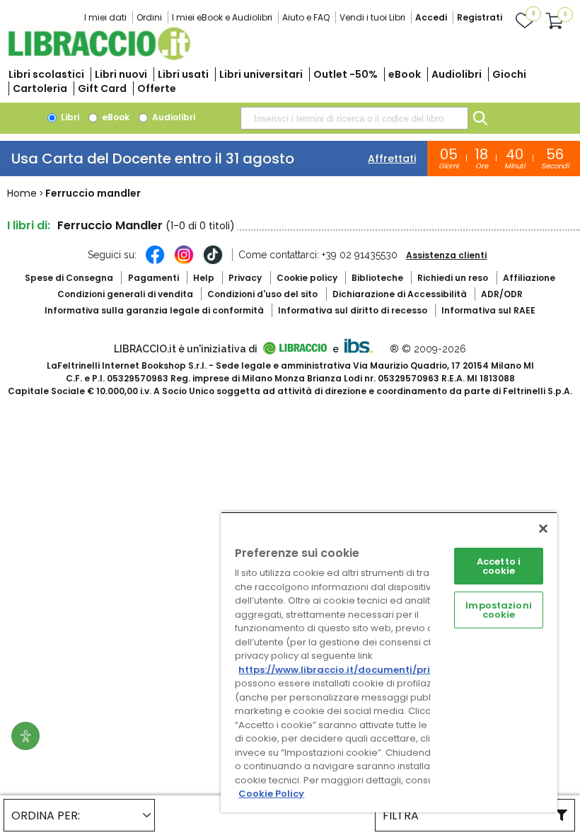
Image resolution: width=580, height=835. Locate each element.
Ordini (149, 17)
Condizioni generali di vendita (125, 294)
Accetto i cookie (499, 566)
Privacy (245, 278)
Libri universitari (261, 74)
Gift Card (102, 88)
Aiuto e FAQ (306, 17)
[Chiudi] (543, 528)
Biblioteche (377, 278)
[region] (389, 662)
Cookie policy (307, 278)
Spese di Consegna (69, 278)
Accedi (431, 17)
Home (22, 193)
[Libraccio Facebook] (155, 262)
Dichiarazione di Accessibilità (399, 294)
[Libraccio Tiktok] (213, 262)
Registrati (479, 17)
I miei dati (105, 17)
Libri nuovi (121, 74)
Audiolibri (456, 74)
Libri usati (183, 74)
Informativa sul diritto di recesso (352, 310)
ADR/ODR (502, 294)
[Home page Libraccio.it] (99, 57)
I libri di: (28, 225)
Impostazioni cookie (498, 610)
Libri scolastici (46, 74)
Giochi (509, 74)
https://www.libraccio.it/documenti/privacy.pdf (356, 669)
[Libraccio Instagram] (184, 262)
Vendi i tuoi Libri (372, 17)
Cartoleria (40, 88)
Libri (69, 117)
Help (203, 278)
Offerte (156, 88)
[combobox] (354, 118)
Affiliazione (529, 278)
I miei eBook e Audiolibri (222, 17)
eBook (404, 74)
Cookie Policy (271, 793)
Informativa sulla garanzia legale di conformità (154, 310)
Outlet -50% (345, 74)
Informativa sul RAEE (488, 310)
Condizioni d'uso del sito (262, 294)
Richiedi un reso (452, 278)
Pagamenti (153, 278)
